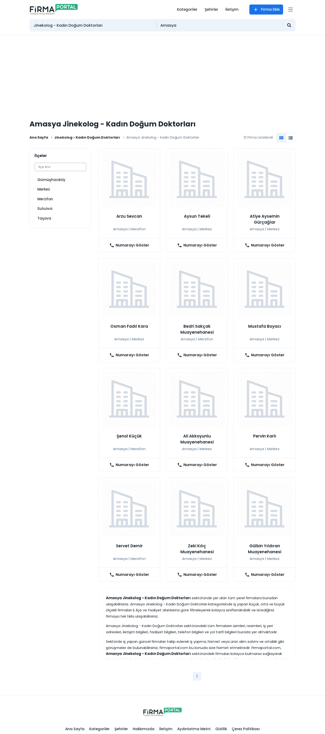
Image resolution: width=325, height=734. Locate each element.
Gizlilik (221, 728)
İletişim (232, 9)
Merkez (43, 189)
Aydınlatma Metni (194, 728)
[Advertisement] (162, 71)
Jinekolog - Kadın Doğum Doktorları (87, 137)
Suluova (44, 208)
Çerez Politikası (246, 728)
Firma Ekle (270, 9)
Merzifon (45, 198)
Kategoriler (187, 9)
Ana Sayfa (39, 137)
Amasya (120, 228)
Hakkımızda (143, 728)
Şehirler (211, 9)
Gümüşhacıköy (51, 179)
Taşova (44, 218)
